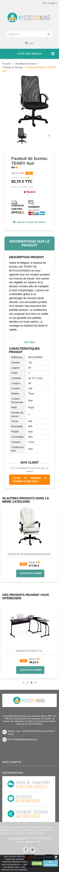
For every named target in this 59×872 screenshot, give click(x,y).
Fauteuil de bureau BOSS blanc (29, 554)
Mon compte (11, 762)
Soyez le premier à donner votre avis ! (29, 479)
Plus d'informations (50, 863)
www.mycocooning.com (18, 838)
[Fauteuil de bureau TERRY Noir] (22, 136)
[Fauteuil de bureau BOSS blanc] (29, 526)
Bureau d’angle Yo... (29, 651)
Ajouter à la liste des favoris (31, 222)
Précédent (14, 132)
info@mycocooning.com (25, 739)
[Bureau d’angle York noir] (29, 622)
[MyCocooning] (29, 17)
